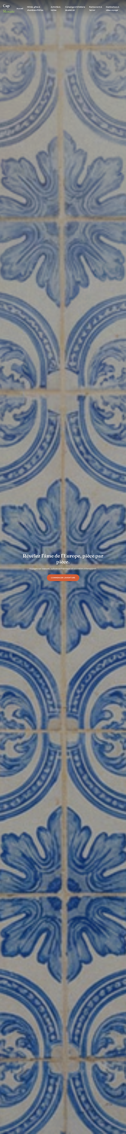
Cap (9, 9)
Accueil (19, 8)
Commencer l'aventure (63, 578)
